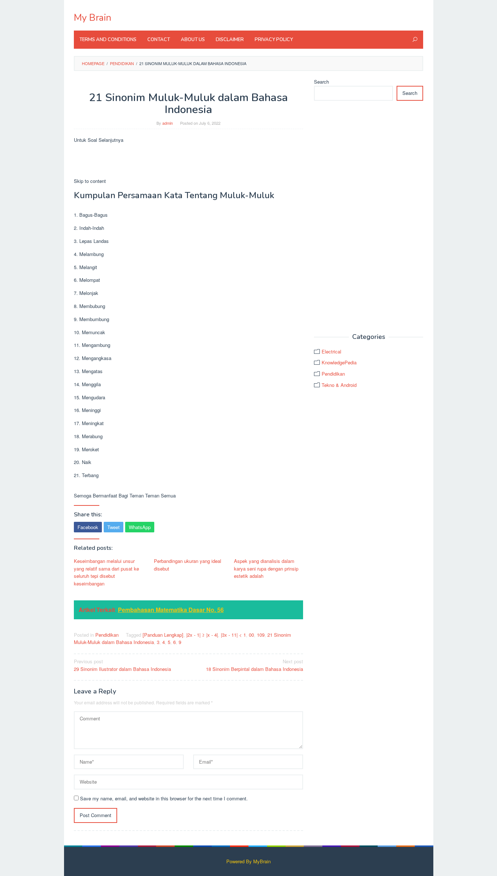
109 (261, 634)
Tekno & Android (339, 384)
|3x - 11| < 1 (233, 634)
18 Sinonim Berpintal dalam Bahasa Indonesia (254, 665)
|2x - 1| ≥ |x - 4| (202, 634)
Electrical (331, 351)
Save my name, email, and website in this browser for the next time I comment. (164, 798)
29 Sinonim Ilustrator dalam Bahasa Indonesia (122, 665)
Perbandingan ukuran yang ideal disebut (187, 564)
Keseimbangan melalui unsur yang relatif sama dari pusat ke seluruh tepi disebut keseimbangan (106, 572)
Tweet (113, 527)
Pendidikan (107, 634)
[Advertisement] (368, 217)
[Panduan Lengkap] (163, 634)
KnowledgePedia (339, 362)
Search (321, 81)
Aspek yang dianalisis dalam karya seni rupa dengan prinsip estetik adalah (266, 568)
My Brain (92, 17)
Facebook (87, 527)
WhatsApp (140, 527)
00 (251, 634)
